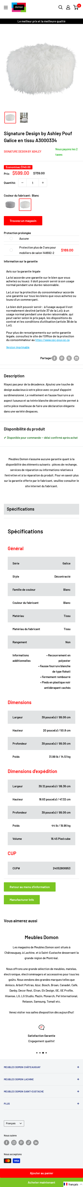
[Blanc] (25, 205)
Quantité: (10, 182)
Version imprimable (18, 347)
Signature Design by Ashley (22, 151)
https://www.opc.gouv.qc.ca (52, 340)
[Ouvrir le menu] (6, 7)
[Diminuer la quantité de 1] (22, 183)
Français (10, 1123)
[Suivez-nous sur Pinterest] (21, 1142)
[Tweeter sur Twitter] (69, 358)
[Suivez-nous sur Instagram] (14, 1142)
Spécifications (20, 508)
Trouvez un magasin (23, 220)
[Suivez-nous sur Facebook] (6, 1142)
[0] (76, 7)
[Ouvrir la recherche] (60, 7)
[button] (73, 1184)
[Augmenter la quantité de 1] (43, 183)
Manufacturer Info (22, 899)
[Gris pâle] (10, 205)
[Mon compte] (68, 7)
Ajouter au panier (41, 1173)
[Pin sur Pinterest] (61, 358)
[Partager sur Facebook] (54, 358)
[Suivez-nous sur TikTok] (28, 1142)
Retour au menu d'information (30, 887)
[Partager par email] (76, 358)
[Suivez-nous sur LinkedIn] (36, 1142)
